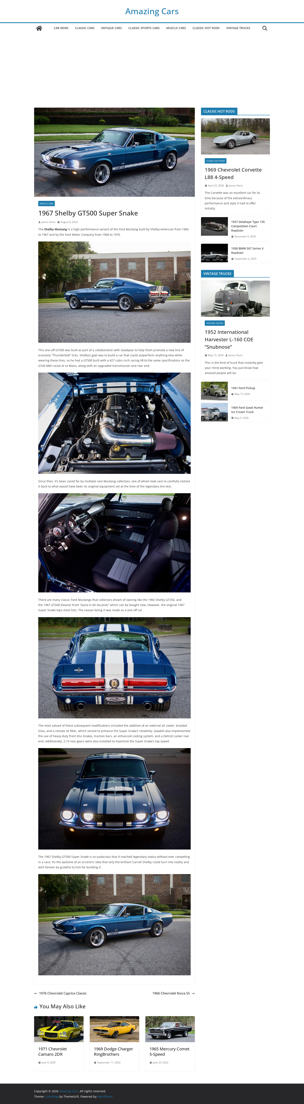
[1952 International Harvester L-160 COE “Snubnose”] (235, 299)
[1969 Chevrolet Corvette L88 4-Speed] (235, 136)
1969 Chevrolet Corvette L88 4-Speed (233, 173)
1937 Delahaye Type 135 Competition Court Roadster (248, 226)
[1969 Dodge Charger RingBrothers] (114, 1019)
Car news (61, 28)
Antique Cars (111, 28)
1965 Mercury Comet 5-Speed (170, 1051)
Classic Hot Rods (206, 28)
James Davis (49, 222)
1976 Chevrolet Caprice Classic (63, 993)
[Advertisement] (152, 77)
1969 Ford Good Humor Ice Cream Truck (247, 410)
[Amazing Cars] (39, 28)
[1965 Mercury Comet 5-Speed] (170, 1019)
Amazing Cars (152, 11)
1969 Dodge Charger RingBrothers (113, 1051)
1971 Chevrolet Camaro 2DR (52, 1051)
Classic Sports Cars (144, 28)
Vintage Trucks (238, 28)
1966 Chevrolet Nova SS (171, 993)
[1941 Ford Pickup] (214, 391)
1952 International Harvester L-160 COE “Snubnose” (229, 339)
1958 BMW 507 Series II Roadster (247, 250)
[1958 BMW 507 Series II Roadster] (214, 254)
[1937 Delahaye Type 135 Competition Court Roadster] (214, 229)
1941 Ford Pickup (243, 388)
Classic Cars (85, 28)
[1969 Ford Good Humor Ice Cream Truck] (214, 413)
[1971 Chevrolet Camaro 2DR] (59, 1019)
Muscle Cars (176, 28)
